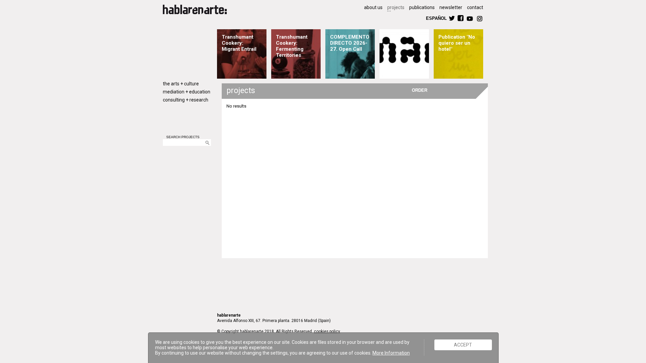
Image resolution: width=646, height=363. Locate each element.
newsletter (450, 7)
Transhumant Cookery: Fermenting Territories (292, 46)
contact (475, 7)
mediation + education (186, 91)
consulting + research (185, 100)
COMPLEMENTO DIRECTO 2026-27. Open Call (349, 43)
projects (395, 7)
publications (422, 7)
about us (373, 7)
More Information (391, 353)
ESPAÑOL (436, 18)
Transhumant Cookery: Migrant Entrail (239, 43)
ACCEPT (463, 345)
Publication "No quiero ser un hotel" (456, 43)
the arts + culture (181, 83)
